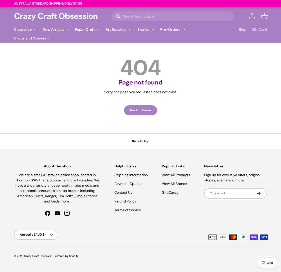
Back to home (140, 110)
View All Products (176, 175)
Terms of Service (127, 210)
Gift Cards (170, 192)
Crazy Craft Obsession (38, 256)
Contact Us (123, 192)
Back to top (140, 141)
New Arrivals (53, 29)
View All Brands (174, 183)
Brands (143, 29)
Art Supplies (116, 29)
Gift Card (259, 29)
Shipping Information (131, 175)
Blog (242, 29)
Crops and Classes (30, 38)
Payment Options (128, 183)
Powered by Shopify (66, 256)
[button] (264, 16)
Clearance (23, 29)
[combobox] (172, 16)
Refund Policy (125, 201)
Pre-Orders (170, 29)
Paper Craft (85, 29)
